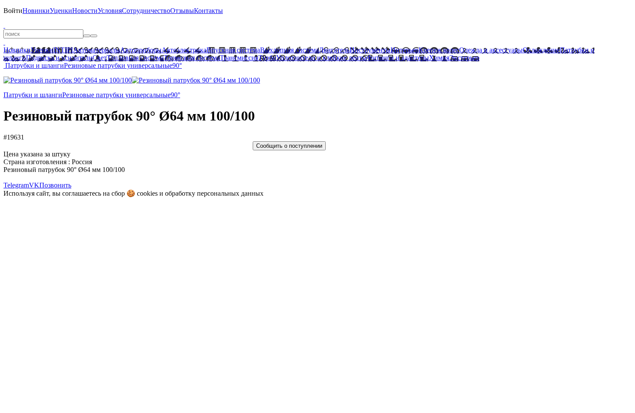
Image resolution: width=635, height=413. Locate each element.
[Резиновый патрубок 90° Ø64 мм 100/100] (67, 80)
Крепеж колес (439, 50)
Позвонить (55, 185)
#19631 (13, 137)
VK (34, 185)
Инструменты (370, 50)
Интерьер (405, 50)
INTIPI (63, 50)
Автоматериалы (96, 50)
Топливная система (135, 57)
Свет (99, 57)
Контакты (208, 10)
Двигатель (334, 50)
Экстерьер (464, 57)
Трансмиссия (239, 57)
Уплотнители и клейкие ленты (321, 57)
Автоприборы (141, 50)
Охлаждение (541, 50)
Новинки (36, 10)
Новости (85, 10)
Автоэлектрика (184, 50)
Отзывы (182, 10)
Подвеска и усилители (59, 57)
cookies (147, 193)
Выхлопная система (289, 50)
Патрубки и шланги (34, 65)
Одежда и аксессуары (491, 50)
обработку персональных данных (214, 193)
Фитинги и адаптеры (398, 57)
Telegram (16, 185)
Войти (12, 10)
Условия (110, 10)
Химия (439, 57)
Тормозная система (192, 57)
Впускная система (233, 50)
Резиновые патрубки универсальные (118, 65)
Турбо (267, 57)
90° (177, 65)
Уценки (61, 10)
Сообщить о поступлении (289, 146)
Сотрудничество (146, 10)
